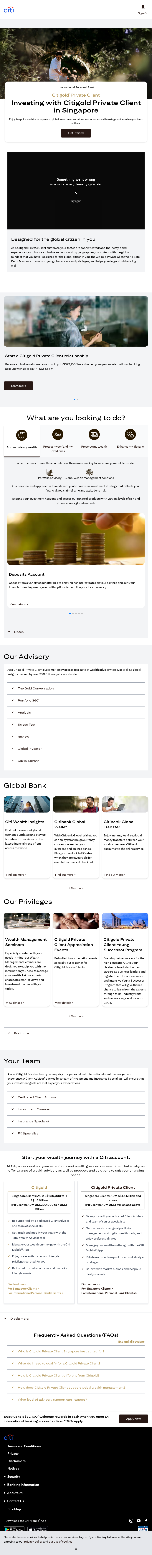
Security (13, 1476)
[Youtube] (138, 1520)
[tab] (22, 441)
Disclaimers (16, 1461)
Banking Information (23, 1485)
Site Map (14, 1509)
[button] (74, 399)
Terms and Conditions (24, 1446)
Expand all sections (131, 1341)
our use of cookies (60, 1541)
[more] (8, 23)
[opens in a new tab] (9, 9)
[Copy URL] (76, 192)
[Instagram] (131, 1520)
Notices (13, 1468)
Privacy (13, 1453)
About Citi (15, 1493)
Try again (76, 201)
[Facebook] (146, 1520)
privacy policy (33, 1541)
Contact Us (15, 1501)
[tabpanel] (76, 547)
